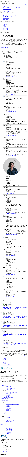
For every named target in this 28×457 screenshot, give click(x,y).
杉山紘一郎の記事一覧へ (11, 135)
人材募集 (3, 413)
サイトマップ (6, 18)
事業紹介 (8, 406)
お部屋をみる (6, 27)
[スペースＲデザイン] (6, 11)
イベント (5, 25)
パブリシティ (9, 421)
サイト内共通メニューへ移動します (11, 7)
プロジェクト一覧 (10, 420)
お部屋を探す (4, 385)
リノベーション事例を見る (7, 397)
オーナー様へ (6, 29)
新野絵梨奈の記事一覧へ (11, 234)
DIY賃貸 (8, 395)
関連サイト (3, 424)
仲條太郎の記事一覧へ (11, 255)
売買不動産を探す (5, 398)
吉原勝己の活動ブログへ (11, 76)
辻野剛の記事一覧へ (10, 193)
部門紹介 (3, 47)
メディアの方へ (9, 430)
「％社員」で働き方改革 (19, 355)
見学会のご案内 (4, 400)
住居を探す (8, 386)
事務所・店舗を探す (10, 388)
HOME (4, 358)
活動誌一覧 (8, 410)
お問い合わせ (6, 19)
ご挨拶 (7, 405)
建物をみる (5, 28)
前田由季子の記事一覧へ (11, 111)
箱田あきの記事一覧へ (11, 155)
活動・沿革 (8, 408)
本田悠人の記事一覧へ (11, 213)
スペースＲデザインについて (10, 15)
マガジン (5, 24)
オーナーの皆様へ (7, 365)
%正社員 (7, 47)
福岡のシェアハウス (10, 393)
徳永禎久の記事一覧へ (11, 94)
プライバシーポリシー (6, 433)
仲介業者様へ (9, 432)
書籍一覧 (8, 409)
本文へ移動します (7, 9)
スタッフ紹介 (4, 412)
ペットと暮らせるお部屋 (11, 392)
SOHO (7, 396)
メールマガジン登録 (8, 16)
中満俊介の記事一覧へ (11, 274)
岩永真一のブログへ (10, 296)
